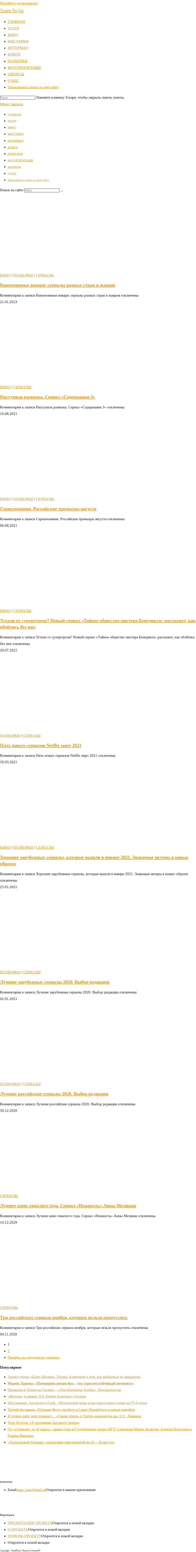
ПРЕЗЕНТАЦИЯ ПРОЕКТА (30, 1523)
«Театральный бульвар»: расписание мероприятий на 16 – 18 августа (61, 1442)
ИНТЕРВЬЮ (15, 140)
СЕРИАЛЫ (45, 275)
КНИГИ (13, 147)
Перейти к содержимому (19, 3)
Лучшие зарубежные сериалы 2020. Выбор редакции (54, 981)
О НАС (12, 173)
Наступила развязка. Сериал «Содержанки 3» (47, 396)
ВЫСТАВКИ (16, 134)
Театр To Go (12, 10)
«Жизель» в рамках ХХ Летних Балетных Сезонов (47, 1396)
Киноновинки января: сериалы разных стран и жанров (57, 285)
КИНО (12, 127)
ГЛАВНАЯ (14, 114)
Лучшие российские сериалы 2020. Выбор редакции (54, 1093)
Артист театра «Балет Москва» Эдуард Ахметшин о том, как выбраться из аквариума (74, 1377)
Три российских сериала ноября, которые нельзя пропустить (63, 1317)
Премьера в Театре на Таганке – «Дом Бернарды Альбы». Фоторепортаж (64, 1390)
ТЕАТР (12, 121)
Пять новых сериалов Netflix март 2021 (40, 745)
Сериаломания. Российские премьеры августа (48, 508)
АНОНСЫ (14, 166)
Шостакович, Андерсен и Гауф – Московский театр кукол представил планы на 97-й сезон (77, 1403)
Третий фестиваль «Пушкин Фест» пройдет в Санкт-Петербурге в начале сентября (71, 1410)
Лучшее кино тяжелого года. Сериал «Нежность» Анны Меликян (68, 1205)
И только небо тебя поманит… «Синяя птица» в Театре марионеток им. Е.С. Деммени (74, 1416)
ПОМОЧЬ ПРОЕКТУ (24, 1536)
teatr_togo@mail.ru (31, 1490)
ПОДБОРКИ (15, 153)
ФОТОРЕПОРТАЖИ (20, 160)
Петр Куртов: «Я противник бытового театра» (44, 1423)
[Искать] (61, 191)
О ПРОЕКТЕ (18, 1529)
